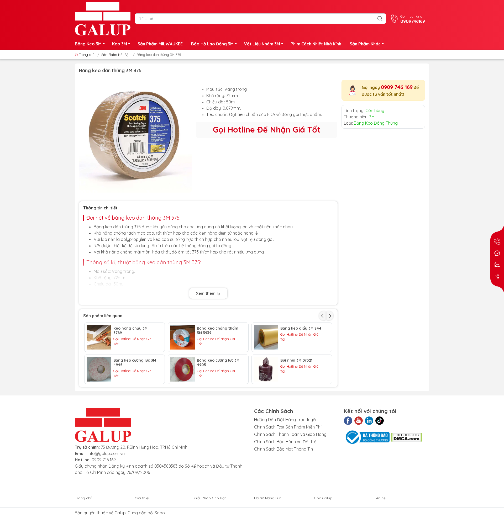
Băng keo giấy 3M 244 (300, 328)
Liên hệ (380, 498)
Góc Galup (323, 498)
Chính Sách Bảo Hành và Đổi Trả (285, 441)
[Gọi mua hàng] (497, 241)
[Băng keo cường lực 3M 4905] (182, 369)
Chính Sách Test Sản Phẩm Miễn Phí (287, 427)
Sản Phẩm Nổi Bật (115, 54)
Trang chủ (86, 54)
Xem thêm (206, 293)
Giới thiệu (142, 498)
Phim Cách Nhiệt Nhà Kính (316, 43)
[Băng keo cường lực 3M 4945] (99, 369)
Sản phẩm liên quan (102, 315)
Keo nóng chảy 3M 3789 (130, 330)
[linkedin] (369, 420)
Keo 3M (119, 43)
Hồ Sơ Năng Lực (267, 498)
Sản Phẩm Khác (365, 43)
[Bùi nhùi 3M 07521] (266, 369)
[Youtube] (358, 420)
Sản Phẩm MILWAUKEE (160, 43)
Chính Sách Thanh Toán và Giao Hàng (290, 434)
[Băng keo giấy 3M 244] (266, 337)
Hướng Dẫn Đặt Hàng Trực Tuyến (286, 419)
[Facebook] (348, 420)
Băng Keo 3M (88, 43)
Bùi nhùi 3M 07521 (296, 360)
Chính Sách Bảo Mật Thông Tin (283, 449)
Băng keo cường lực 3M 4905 (218, 362)
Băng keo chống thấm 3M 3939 (217, 330)
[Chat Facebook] (497, 253)
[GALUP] (102, 18)
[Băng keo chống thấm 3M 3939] (182, 337)
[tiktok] (379, 420)
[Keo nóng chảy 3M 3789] (99, 337)
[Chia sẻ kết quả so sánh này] (497, 276)
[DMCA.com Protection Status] (406, 436)
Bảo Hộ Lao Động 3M (212, 43)
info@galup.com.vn (106, 453)
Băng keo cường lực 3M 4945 (134, 362)
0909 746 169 (397, 87)
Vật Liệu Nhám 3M (262, 43)
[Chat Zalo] (497, 264)
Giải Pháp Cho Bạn (210, 498)
